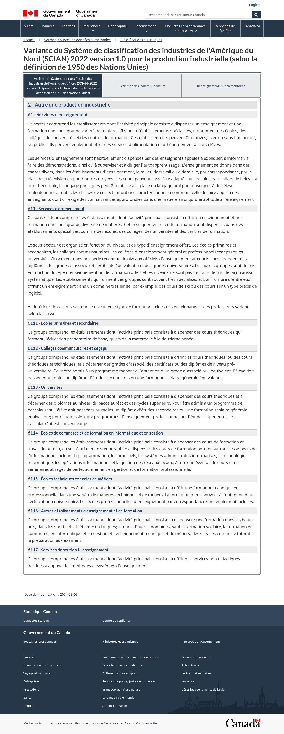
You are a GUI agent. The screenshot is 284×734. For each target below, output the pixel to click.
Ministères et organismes (120, 641)
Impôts (28, 706)
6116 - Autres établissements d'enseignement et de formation (85, 510)
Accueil (29, 40)
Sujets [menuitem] (28, 26)
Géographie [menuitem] (117, 26)
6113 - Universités (45, 387)
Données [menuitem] (47, 26)
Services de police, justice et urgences (129, 681)
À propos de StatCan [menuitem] (225, 28)
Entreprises (31, 681)
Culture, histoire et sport (119, 673)
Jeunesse (188, 681)
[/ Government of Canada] (60, 14)
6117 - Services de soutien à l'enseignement (68, 549)
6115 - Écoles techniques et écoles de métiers (70, 478)
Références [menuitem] (91, 26)
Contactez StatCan (36, 620)
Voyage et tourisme (36, 673)
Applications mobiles (65, 723)
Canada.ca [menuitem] (252, 26)
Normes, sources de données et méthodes (77, 40)
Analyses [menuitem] (68, 26)
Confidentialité (146, 723)
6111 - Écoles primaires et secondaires (63, 322)
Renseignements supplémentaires (221, 86)
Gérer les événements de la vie (203, 689)
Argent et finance (114, 706)
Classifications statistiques (141, 40)
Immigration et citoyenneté (42, 665)
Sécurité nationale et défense (122, 665)
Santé (27, 698)
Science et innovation (196, 657)
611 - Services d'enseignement (56, 208)
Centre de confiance (116, 620)
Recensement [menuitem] (145, 26)
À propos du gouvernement (201, 641)
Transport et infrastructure (121, 689)
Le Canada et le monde (118, 698)
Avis (127, 723)
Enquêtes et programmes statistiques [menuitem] (185, 28)
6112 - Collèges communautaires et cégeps (67, 348)
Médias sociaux (34, 723)
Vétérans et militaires (196, 673)
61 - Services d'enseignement (58, 114)
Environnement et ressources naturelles (130, 657)
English (255, 4)
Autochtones (190, 665)
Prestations (31, 689)
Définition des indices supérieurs (142, 86)
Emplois (29, 657)
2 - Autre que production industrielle (69, 105)
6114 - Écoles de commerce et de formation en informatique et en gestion (95, 432)
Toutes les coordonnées (40, 641)
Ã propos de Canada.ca (102, 723)
